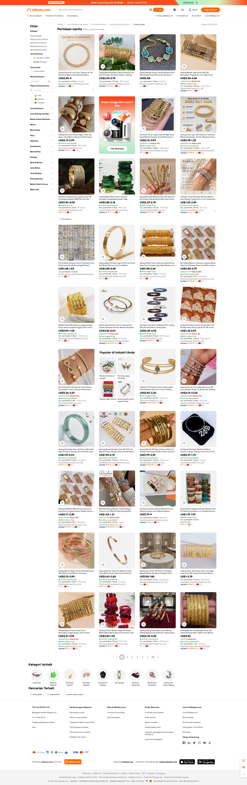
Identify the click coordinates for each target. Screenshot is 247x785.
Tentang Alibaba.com (41, 707)
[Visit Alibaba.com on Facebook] (184, 742)
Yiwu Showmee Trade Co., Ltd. (192, 341)
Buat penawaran (113, 717)
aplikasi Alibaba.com (168, 762)
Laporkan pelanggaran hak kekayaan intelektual (159, 733)
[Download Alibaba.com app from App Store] (187, 761)
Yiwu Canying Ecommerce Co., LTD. (72, 524)
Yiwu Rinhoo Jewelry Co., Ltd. (110, 524)
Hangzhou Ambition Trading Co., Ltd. (194, 403)
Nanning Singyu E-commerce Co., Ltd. (73, 84)
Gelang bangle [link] (139, 24)
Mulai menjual (187, 717)
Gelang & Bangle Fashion (120, 24)
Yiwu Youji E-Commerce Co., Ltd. (153, 276)
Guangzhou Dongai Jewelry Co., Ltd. (154, 520)
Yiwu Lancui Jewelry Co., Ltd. (191, 210)
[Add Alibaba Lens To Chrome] (72, 761)
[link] (243, 760)
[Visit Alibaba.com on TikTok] (209, 742)
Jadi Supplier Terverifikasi (192, 727)
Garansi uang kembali (78, 717)
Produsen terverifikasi (116, 712)
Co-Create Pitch (38, 717)
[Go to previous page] (116, 657)
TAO (143, 773)
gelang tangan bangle (75, 694)
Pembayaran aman (77, 712)
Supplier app (127, 762)
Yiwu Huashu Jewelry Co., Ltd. (192, 462)
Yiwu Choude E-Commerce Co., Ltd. (113, 210)
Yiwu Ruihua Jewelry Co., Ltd (69, 584)
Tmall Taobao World (111, 773)
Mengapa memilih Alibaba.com (44, 712)
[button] (150, 9)
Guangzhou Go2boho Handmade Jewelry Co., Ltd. (198, 150)
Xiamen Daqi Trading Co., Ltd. (191, 88)
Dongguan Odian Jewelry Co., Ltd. (112, 276)
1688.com (97, 773)
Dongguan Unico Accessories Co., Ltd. (114, 462)
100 (153, 657)
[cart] (183, 10)
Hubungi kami (150, 717)
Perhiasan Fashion (99, 24)
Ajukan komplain (151, 722)
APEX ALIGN (185, 522)
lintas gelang (66, 219)
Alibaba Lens (47, 762)
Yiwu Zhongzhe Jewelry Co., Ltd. (152, 210)
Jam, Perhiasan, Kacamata (77, 24)
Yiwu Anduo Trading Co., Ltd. (69, 403)
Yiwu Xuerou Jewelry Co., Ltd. (70, 148)
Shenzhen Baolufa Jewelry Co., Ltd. (153, 582)
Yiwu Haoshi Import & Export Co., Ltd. (73, 338)
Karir (34, 727)
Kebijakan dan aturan (78, 737)
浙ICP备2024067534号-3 (189, 781)
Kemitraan (186, 732)
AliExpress (87, 773)
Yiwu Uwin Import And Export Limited (114, 341)
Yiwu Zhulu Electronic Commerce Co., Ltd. (197, 279)
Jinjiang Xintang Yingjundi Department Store (76, 274)
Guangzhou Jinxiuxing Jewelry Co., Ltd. (114, 84)
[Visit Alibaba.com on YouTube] (204, 742)
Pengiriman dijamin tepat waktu (82, 722)
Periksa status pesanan (191, 722)
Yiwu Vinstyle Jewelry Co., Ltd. (70, 210)
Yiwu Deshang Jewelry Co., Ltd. (70, 462)
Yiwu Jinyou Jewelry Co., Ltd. (151, 400)
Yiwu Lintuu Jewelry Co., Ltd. (151, 338)
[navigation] (41, 341)
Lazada (123, 773)
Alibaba (60, 24)
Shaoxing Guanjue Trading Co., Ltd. (153, 84)
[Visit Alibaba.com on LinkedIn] (189, 742)
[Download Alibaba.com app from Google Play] (206, 761)
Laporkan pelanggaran (154, 739)
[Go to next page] (158, 657)
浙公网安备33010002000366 (165, 781)
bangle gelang (55, 694)
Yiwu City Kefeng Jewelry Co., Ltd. (112, 584)
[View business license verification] (146, 781)
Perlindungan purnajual (79, 727)
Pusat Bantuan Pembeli (154, 712)
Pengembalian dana (152, 727)
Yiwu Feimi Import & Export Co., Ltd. (154, 150)
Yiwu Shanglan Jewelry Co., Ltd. (152, 462)
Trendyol (150, 773)
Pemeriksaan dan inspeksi (80, 732)
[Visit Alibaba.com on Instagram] (199, 742)
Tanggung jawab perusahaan (43, 722)
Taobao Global (134, 773)
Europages (161, 773)
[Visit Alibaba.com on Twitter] (194, 742)
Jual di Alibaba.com (190, 712)
